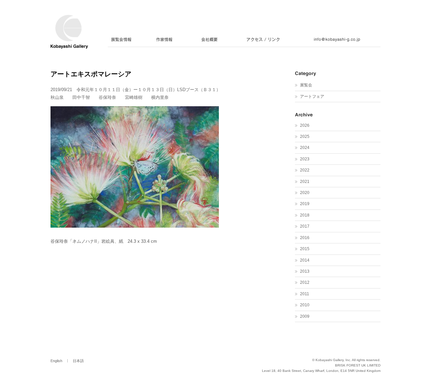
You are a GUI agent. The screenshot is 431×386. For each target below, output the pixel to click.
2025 (304, 136)
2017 (304, 226)
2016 (304, 237)
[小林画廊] (69, 45)
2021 (304, 181)
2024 (304, 147)
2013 (304, 271)
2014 (304, 260)
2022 (304, 170)
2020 (304, 192)
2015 (304, 248)
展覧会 (306, 85)
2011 (304, 294)
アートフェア (312, 96)
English (56, 361)
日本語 (78, 361)
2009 (304, 316)
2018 (304, 215)
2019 (304, 203)
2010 (304, 305)
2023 (304, 159)
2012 (304, 282)
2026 (304, 125)
